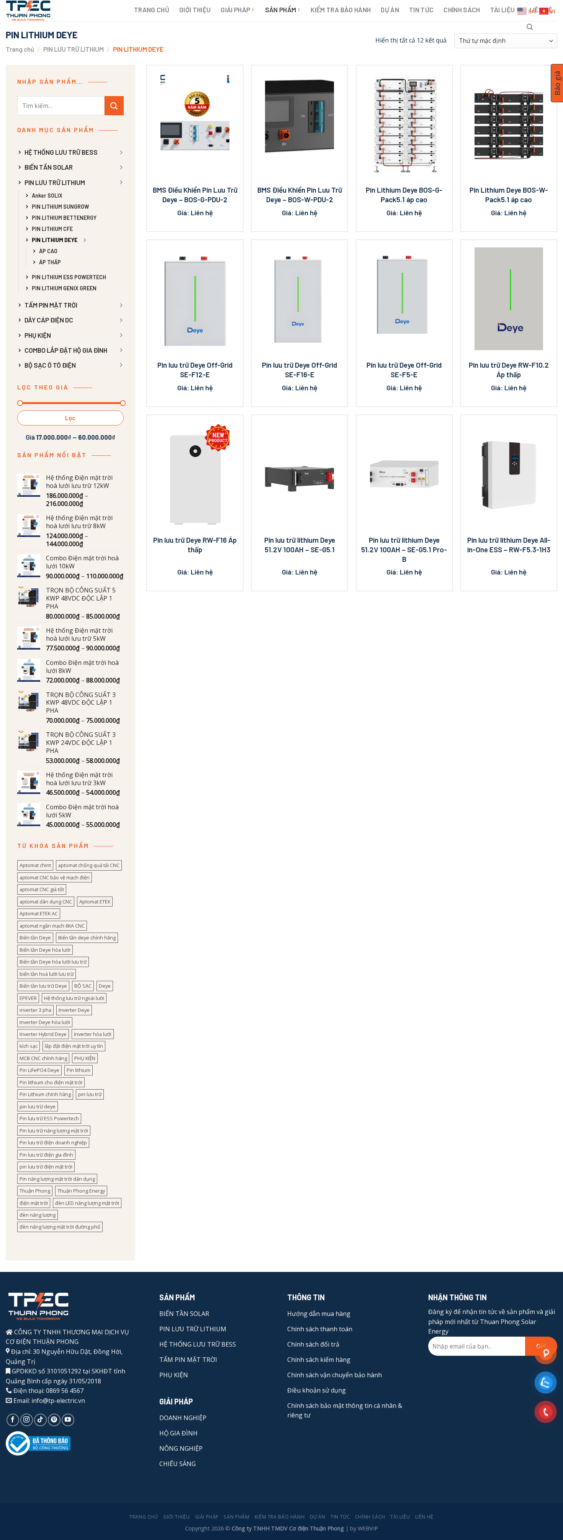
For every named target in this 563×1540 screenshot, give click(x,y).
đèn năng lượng (38, 1214)
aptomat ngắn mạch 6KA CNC (52, 925)
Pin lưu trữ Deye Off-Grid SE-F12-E (194, 369)
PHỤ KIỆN (38, 335)
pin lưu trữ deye (38, 1106)
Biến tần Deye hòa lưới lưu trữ (53, 961)
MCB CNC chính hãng (43, 1058)
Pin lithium (78, 1070)
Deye (105, 985)
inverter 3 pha (35, 1009)
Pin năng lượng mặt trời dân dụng (57, 1178)
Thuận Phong (35, 1190)
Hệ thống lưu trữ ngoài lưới (74, 998)
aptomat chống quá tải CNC (88, 865)
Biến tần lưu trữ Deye (43, 985)
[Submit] (114, 105)
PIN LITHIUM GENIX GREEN (64, 288)
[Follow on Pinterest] (54, 1420)
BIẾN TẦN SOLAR (49, 167)
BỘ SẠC (83, 985)
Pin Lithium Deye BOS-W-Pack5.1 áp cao (509, 194)
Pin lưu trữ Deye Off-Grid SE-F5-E (404, 369)
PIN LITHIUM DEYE (55, 240)
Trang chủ (151, 9)
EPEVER (28, 998)
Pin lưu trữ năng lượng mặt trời (54, 1130)
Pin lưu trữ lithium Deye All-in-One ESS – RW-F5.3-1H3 (508, 544)
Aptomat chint (35, 865)
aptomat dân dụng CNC (46, 901)
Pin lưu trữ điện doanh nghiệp (53, 1142)
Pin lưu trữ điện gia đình (46, 1154)
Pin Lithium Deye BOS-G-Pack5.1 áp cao (404, 194)
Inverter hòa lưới (92, 1034)
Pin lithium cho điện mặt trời (51, 1082)
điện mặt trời (34, 1203)
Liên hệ (424, 1517)
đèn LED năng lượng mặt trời (87, 1203)
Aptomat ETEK (94, 901)
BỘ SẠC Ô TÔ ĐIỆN (50, 365)
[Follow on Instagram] (26, 1420)
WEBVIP (368, 1528)
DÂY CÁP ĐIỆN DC (49, 320)
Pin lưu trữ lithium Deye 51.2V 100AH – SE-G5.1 (299, 544)
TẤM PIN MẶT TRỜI (51, 305)
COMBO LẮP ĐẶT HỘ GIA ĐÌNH (66, 350)
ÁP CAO (48, 251)
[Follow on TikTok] (40, 1420)
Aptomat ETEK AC (39, 913)
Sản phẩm (280, 9)
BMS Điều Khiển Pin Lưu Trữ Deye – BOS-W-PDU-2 (299, 194)
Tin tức (421, 9)
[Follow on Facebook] (13, 1420)
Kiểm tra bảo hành (341, 9)
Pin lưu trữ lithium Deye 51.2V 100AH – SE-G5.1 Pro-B (404, 549)
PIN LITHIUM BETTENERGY (64, 217)
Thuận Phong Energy (81, 1190)
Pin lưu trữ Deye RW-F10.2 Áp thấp (509, 369)
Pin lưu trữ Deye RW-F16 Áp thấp (195, 544)
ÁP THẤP (50, 262)
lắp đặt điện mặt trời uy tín (74, 1045)
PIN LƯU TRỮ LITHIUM (73, 49)
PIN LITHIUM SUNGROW (60, 206)
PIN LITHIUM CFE (52, 229)
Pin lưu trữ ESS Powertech (49, 1118)
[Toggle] (120, 152)
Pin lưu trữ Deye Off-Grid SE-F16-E (299, 369)
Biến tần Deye (35, 937)
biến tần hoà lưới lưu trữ (47, 973)
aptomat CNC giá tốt (42, 889)
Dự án (390, 9)
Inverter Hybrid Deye (43, 1034)
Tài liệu (502, 9)
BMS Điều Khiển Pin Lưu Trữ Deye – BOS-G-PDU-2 (195, 194)
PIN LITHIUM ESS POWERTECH (69, 277)
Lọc (70, 417)
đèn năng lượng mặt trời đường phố (60, 1226)
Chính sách (462, 9)
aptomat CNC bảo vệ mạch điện (55, 877)
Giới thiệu (195, 9)
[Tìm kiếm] (530, 27)
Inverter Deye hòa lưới (45, 1022)
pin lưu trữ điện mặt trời (46, 1166)
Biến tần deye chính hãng (87, 937)
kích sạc (29, 1045)
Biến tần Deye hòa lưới (45, 949)
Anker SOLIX (47, 195)
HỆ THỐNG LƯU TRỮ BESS (61, 152)
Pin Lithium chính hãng (45, 1094)
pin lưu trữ (89, 1094)
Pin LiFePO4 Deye (39, 1070)
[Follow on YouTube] (68, 1420)
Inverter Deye (74, 1009)
